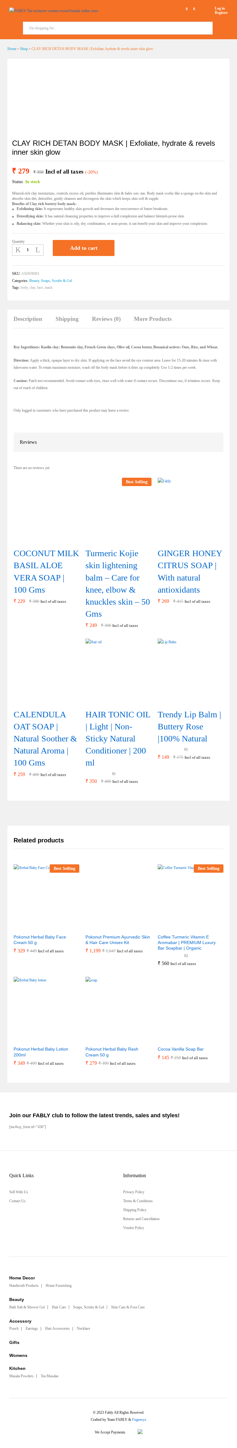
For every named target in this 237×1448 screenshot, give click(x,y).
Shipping (67, 319)
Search (221, 28)
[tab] (31, 322)
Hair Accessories (57, 1328)
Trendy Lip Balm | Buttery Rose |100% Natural (189, 726)
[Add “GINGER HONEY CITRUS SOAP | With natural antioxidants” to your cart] (182, 540)
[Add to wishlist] (126, 248)
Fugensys (139, 1419)
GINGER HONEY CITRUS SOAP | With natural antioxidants (190, 571)
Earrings (32, 1328)
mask (48, 287)
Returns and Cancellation (141, 1219)
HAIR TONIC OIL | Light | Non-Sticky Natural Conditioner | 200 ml (117, 739)
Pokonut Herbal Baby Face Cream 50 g (40, 939)
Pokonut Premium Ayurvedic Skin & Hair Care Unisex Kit (117, 939)
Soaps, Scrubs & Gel (56, 281)
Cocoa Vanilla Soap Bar (181, 1049)
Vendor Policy (133, 1228)
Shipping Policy (135, 1210)
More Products (153, 319)
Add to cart (84, 248)
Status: (18, 181)
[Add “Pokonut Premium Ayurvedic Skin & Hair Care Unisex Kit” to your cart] (103, 926)
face (40, 287)
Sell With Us (18, 1192)
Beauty (34, 281)
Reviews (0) (106, 319)
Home (11, 49)
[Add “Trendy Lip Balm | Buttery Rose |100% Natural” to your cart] (182, 701)
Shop (24, 49)
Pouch (14, 1328)
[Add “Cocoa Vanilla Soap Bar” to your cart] (175, 1039)
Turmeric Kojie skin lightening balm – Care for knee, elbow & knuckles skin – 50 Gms (117, 583)
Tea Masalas (50, 1376)
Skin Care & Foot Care (128, 1307)
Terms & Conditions (138, 1201)
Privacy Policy (133, 1192)
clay (32, 287)
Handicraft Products (24, 1285)
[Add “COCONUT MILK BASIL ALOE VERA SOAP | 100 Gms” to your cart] (38, 540)
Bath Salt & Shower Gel (27, 1307)
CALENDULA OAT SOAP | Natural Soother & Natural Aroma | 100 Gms (45, 739)
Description (28, 319)
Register (221, 12)
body (24, 287)
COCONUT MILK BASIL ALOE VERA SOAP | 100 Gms (46, 571)
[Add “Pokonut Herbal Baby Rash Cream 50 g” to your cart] (103, 1039)
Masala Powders (21, 1376)
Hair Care (59, 1307)
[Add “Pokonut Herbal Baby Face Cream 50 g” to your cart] (31, 926)
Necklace (83, 1328)
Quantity (18, 241)
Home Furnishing (59, 1285)
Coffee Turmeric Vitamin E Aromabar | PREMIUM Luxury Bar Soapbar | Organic (187, 942)
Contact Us (17, 1201)
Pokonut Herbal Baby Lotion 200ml (41, 1052)
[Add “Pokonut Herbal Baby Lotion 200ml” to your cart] (31, 1039)
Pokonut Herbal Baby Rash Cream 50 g (111, 1052)
